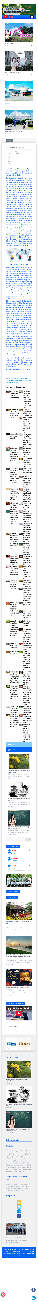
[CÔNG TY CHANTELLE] (25, 1044)
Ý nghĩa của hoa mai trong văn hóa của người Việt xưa (17, 1080)
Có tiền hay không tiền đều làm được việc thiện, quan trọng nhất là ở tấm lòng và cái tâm (27, 399)
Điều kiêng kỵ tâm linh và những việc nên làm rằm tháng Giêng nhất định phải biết (27, 595)
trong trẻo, (17, 382)
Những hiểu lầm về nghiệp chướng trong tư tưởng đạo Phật (27, 572)
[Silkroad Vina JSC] (12, 1044)
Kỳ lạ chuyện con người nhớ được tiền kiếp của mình (27, 462)
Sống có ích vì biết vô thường (27, 623)
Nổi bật (12, 744)
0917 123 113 (11, 868)
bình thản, (13, 378)
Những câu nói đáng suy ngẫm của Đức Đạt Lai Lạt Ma (14, 560)
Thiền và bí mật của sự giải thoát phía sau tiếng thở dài (14, 584)
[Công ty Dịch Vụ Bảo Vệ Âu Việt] (19, 9)
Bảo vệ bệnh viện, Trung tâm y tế (14, 131)
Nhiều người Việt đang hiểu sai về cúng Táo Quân (27, 452)
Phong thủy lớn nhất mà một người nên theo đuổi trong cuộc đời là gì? (14, 692)
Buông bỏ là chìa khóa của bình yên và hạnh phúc (27, 615)
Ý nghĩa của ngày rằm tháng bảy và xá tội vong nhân (14, 414)
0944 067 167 (11, 853)
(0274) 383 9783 (12, 861)
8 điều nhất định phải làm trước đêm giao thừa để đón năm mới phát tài (14, 609)
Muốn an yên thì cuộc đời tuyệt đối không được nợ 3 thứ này (14, 570)
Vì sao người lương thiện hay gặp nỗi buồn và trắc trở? (27, 719)
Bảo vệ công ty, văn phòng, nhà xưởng (16, 102)
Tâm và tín (22, 148)
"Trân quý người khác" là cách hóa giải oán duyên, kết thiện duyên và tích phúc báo (27, 733)
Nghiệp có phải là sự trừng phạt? (14, 645)
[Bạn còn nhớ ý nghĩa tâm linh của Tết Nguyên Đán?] (19, 911)
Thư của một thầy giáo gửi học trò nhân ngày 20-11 (19, 1104)
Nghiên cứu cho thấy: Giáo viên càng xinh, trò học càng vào (18, 827)
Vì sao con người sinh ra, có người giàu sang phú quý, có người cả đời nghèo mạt (27, 495)
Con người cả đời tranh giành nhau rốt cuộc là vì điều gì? (27, 527)
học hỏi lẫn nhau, (20, 380)
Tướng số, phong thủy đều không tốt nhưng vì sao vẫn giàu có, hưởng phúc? (14, 721)
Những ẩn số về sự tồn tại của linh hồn (27, 471)
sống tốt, (10, 382)
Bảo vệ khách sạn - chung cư (13, 72)
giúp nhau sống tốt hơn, (23, 378)
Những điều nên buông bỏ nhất (14, 436)
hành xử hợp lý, (10, 380)
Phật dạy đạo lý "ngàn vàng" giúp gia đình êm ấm (27, 560)
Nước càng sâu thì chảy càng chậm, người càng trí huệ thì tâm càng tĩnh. (14, 517)
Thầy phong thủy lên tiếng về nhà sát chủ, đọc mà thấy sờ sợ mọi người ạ (27, 440)
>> (31, 45)
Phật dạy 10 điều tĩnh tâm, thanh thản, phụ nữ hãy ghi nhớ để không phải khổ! (27, 635)
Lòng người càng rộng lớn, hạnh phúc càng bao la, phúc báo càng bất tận (27, 678)
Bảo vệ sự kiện (9, 43)
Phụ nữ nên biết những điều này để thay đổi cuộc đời (26, 538)
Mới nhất (12, 750)
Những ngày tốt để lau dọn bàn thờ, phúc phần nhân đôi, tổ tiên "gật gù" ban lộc (14, 454)
